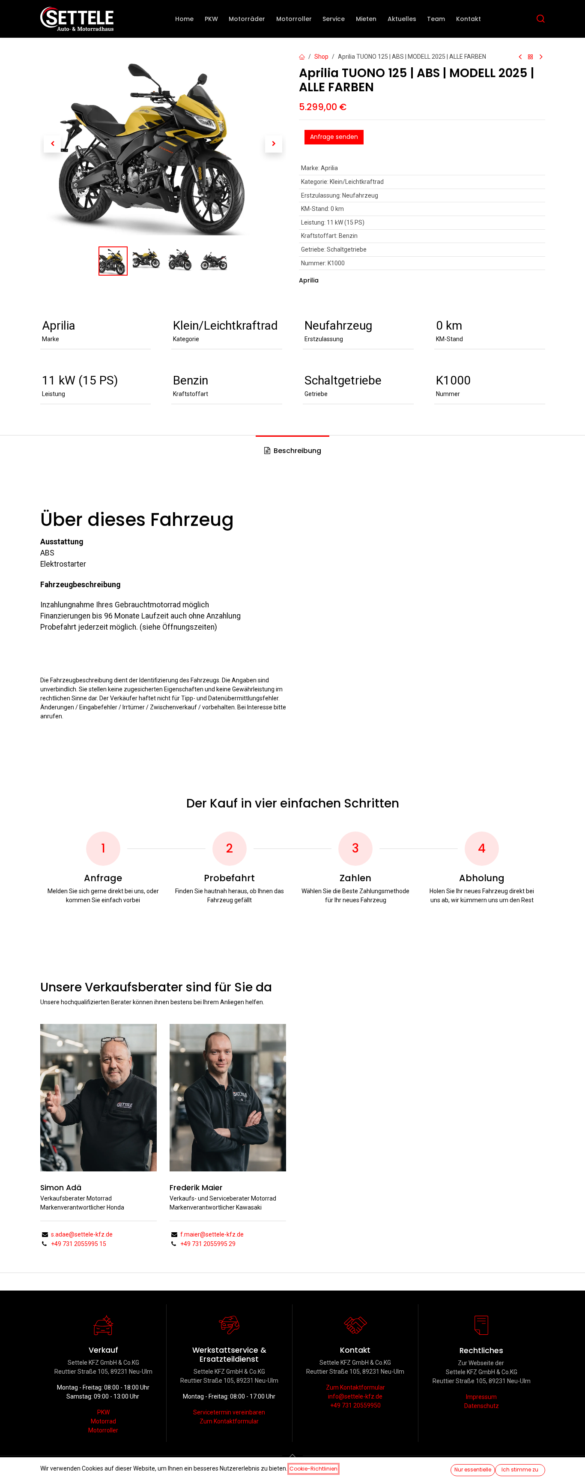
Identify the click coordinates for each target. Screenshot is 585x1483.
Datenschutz (481, 1405)
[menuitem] (184, 19)
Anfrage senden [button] (334, 136)
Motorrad (103, 1421)
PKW (103, 1412)
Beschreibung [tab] (296, 451)
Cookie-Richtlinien (313, 1468)
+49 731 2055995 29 (208, 1243)
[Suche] (540, 19)
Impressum (481, 1396)
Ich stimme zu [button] (519, 1469)
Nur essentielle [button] (472, 1469)
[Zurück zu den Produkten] (530, 57)
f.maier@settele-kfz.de (212, 1234)
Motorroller (103, 1430)
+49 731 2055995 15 (78, 1243)
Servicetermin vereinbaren (229, 1412)
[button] (52, 143)
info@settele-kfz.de (355, 1396)
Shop (321, 56)
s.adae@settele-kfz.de (82, 1234)
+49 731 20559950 (355, 1405)
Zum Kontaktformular (229, 1421)
